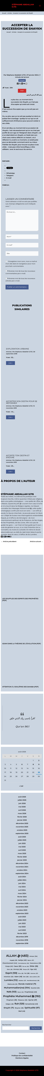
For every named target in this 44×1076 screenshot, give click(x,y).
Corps (9, 966)
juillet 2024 (22, 880)
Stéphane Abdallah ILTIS (23, 5)
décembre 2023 (22, 903)
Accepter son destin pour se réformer (21, 402)
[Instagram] (5, 537)
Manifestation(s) (33, 980)
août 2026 (22, 797)
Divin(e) (17, 969)
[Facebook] (18, 84)
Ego (33, 969)
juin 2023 (22, 923)
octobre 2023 (22, 910)
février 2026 (22, 817)
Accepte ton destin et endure (17, 456)
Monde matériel (27, 984)
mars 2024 (22, 893)
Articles (8, 351)
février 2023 (22, 933)
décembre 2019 (22, 937)
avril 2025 (22, 850)
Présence (22, 1000)
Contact (22, 1053)
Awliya (22, 960)
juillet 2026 (22, 800)
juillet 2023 (22, 920)
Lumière (11, 980)
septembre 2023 (22, 913)
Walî (21, 1011)
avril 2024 (22, 890)
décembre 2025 (22, 823)
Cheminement (10, 963)
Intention (9, 976)
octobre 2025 (22, 830)
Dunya (26, 969)
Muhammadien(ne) (17, 987)
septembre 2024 (22, 873)
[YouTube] (9, 537)
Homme (34, 973)
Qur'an (32, 1000)
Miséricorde (12, 984)
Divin (9, 969)
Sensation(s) (31, 1004)
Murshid (35, 988)
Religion (10, 1004)
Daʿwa (25, 966)
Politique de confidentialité (22, 1056)
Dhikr (34, 966)
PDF (22, 91)
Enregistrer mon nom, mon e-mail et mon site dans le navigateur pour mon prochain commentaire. (21, 263)
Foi (27, 973)
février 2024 (22, 897)
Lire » (10, 363)
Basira (31, 960)
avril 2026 (22, 810)
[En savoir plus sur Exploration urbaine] (22, 331)
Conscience (35, 963)
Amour (33, 956)
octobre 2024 (22, 870)
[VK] (24, 84)
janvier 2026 (22, 820)
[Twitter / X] (3, 537)
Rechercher (6, 1025)
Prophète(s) (31, 992)
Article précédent (8, 541)
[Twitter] (20, 84)
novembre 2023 (22, 907)
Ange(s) (13, 960)
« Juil (21, 786)
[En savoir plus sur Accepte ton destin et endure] (22, 437)
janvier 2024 (22, 900)
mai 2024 (22, 887)
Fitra (20, 973)
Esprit (11, 973)
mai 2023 (22, 927)
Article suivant (36, 541)
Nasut (20, 992)
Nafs (12, 992)
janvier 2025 (22, 860)
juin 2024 (22, 883)
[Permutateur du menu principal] (40, 6)
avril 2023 (22, 930)
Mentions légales (22, 1058)
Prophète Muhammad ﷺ (21, 996)
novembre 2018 (22, 940)
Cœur (17, 966)
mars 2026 (22, 813)
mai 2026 (22, 807)
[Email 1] (10, 537)
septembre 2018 (22, 943)
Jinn (26, 976)
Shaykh (22, 80)
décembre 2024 (22, 863)
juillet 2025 (22, 840)
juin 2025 (22, 843)
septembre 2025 (22, 833)
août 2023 (22, 917)
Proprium (12, 1000)
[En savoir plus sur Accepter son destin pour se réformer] (22, 383)
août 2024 (22, 877)
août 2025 (22, 837)
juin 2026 (22, 803)
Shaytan (19, 1008)
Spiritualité (32, 1007)
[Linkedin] (22, 84)
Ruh (19, 1003)
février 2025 (22, 857)
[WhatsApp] (26, 84)
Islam (18, 977)
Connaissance (23, 963)
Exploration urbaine (17, 349)
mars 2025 (22, 853)
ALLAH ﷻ (17, 955)
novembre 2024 (22, 867)
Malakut (22, 980)
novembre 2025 (22, 827)
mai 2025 (22, 847)
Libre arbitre (34, 976)
